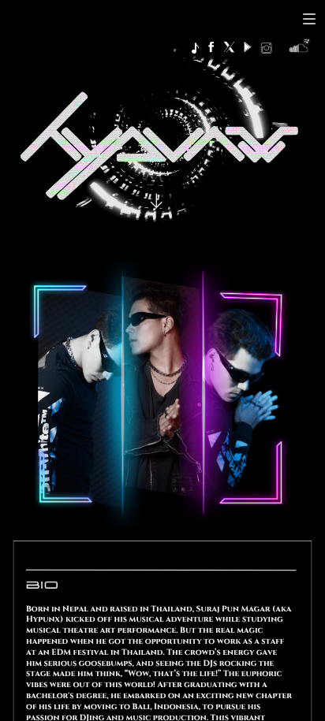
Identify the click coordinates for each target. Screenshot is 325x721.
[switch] (309, 18)
